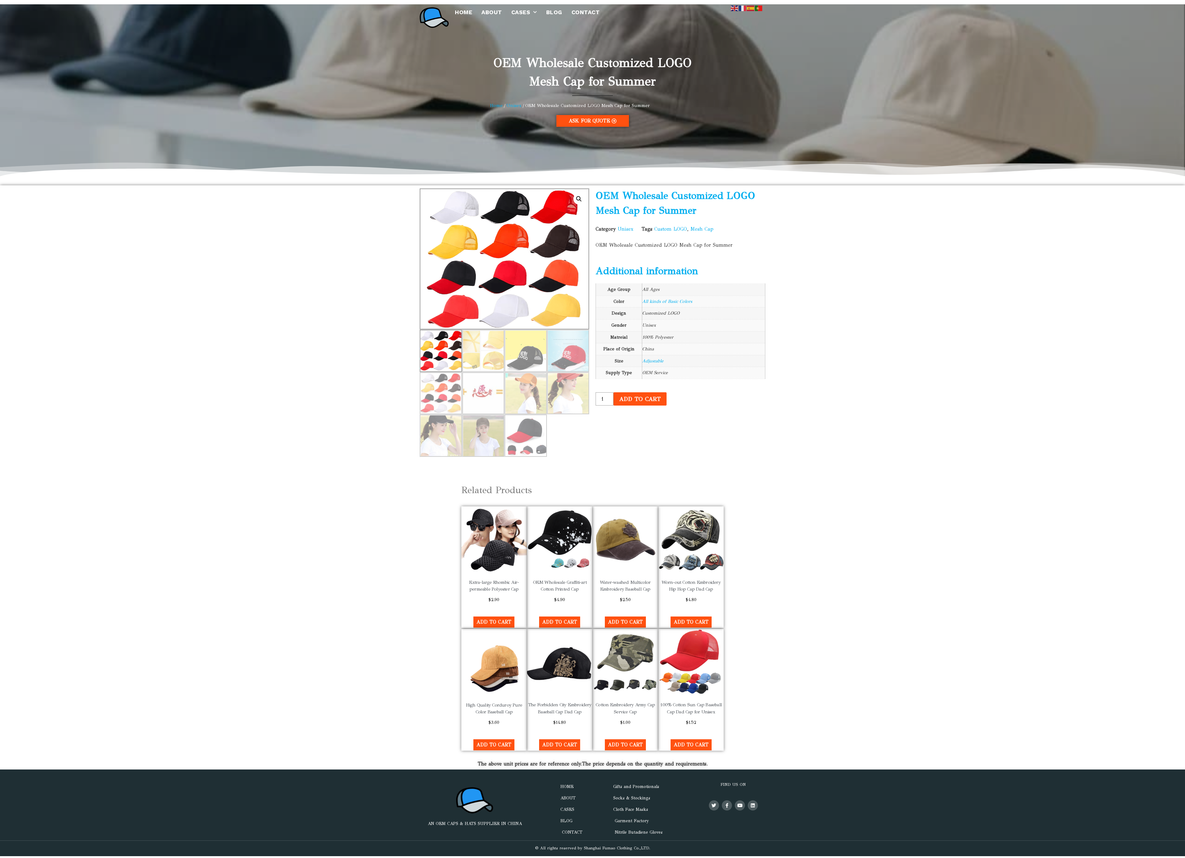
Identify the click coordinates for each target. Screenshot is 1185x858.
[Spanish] (751, 8)
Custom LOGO (670, 229)
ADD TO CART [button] (493, 622)
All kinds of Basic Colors (667, 301)
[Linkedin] (753, 805)
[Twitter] (714, 805)
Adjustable (652, 361)
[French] (743, 8)
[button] (578, 198)
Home (463, 12)
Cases (520, 12)
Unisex (514, 105)
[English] (735, 8)
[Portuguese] (759, 8)
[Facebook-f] (727, 805)
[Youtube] (740, 805)
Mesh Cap (701, 229)
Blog (554, 12)
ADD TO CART (640, 398)
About (491, 12)
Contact (586, 12)
